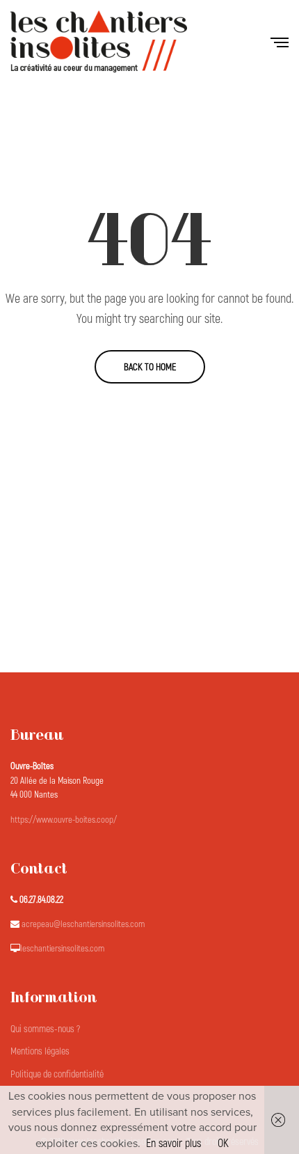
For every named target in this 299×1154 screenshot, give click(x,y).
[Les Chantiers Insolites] (98, 41)
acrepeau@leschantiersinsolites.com (83, 924)
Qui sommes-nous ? (45, 1029)
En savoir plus (173, 1144)
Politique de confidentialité (57, 1074)
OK (223, 1144)
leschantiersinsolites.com (62, 948)
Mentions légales (40, 1051)
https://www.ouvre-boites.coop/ (63, 819)
